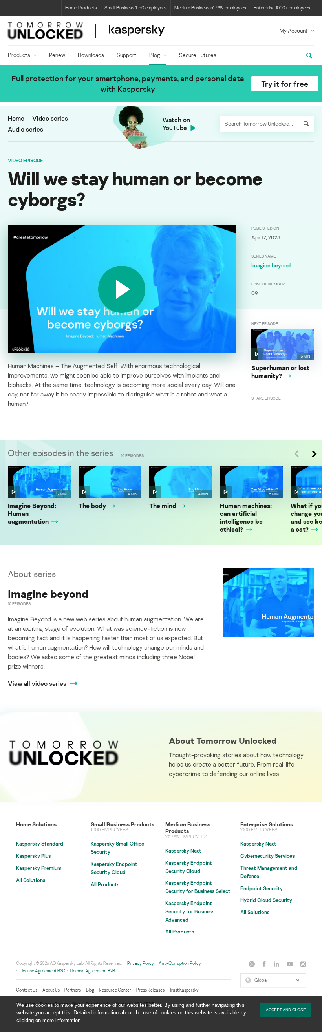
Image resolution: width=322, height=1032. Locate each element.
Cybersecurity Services (267, 856)
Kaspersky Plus (33, 856)
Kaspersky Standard (39, 843)
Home (16, 118)
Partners (72, 989)
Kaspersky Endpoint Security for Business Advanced (189, 911)
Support (127, 54)
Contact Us (26, 989)
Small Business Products (122, 824)
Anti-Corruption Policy (180, 963)
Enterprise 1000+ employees (282, 8)
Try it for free (284, 83)
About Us (51, 989)
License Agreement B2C (42, 970)
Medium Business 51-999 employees (210, 8)
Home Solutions (36, 824)
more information (61, 1020)
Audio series (25, 129)
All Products (105, 884)
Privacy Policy (140, 963)
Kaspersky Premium (39, 868)
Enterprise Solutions (266, 824)
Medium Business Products (187, 828)
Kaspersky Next (183, 851)
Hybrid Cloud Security (266, 900)
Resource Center (115, 989)
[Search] (306, 124)
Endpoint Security (261, 888)
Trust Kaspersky (184, 989)
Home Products (81, 8)
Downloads (91, 54)
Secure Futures (197, 54)
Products (19, 54)
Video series (50, 118)
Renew (57, 54)
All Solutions (30, 880)
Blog (154, 54)
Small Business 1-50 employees (135, 8)
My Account (294, 30)
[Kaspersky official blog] (86, 30)
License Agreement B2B (92, 970)
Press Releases (150, 989)
